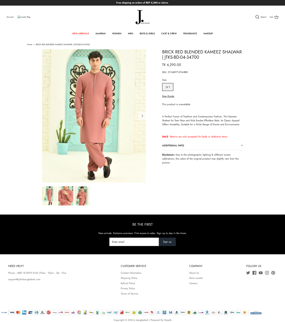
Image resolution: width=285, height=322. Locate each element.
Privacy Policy (128, 288)
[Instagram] (267, 273)
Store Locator (196, 278)
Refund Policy (128, 283)
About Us (194, 273)
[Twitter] (248, 273)
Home (29, 44)
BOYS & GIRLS (147, 33)
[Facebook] (254, 273)
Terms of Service (129, 293)
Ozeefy (168, 320)
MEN (130, 33)
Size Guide (168, 96)
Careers (193, 283)
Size (164, 80)
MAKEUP (208, 33)
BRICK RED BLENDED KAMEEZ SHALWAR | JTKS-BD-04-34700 (63, 44)
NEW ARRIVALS (80, 33)
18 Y (167, 87)
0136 (35, 273)
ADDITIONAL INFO (173, 145)
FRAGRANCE (190, 33)
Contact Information (131, 273)
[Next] (142, 115)
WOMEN (116, 33)
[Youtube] (261, 273)
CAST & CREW (169, 33)
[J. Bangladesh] (142, 17)
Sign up (167, 242)
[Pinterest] (273, 273)
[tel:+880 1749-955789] (38, 273)
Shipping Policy (129, 278)
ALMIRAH (100, 33)
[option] (94, 116)
